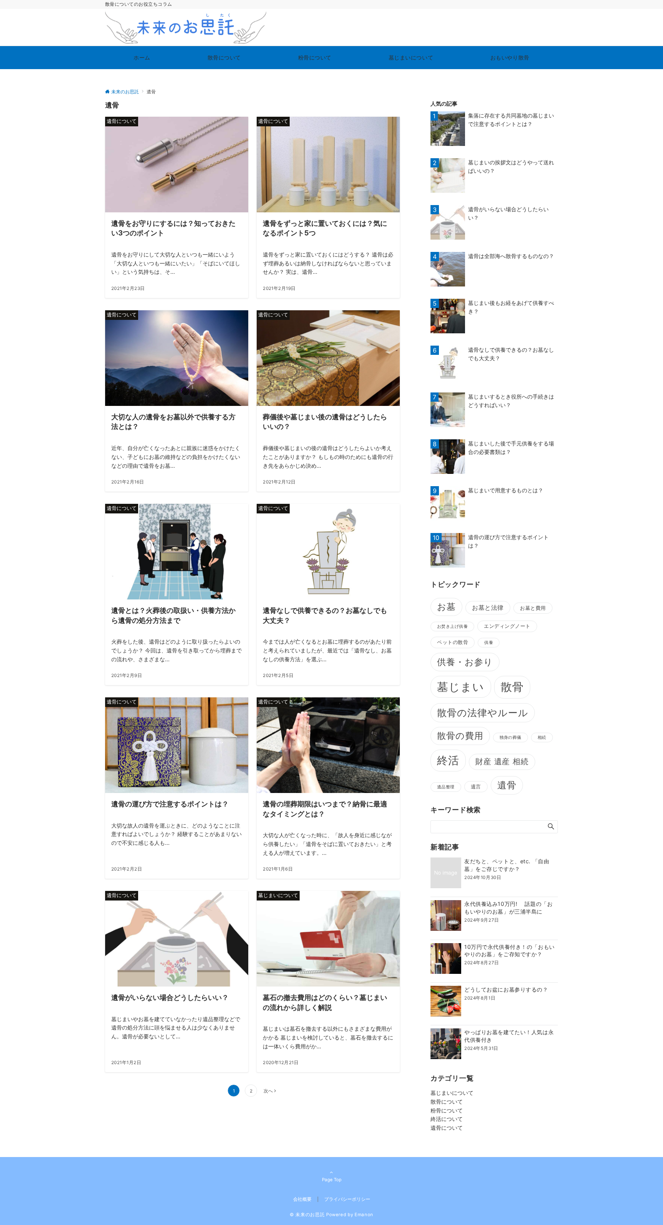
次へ (268, 1091)
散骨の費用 (460, 735)
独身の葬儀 (510, 737)
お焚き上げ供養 (452, 626)
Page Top (331, 1179)
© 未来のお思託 (307, 1214)
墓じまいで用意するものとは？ (505, 490)
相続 (542, 737)
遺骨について (446, 1127)
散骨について (446, 1101)
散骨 (512, 687)
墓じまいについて (451, 1092)
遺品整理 (446, 787)
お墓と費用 (533, 608)
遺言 (476, 786)
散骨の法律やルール (482, 712)
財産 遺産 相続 (501, 761)
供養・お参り (465, 661)
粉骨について (446, 1110)
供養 (488, 642)
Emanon (364, 1214)
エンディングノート (507, 626)
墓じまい (461, 687)
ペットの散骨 (452, 642)
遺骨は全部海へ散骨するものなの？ (511, 256)
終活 (448, 760)
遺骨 (506, 785)
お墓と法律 (488, 607)
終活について (446, 1119)
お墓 (446, 606)
